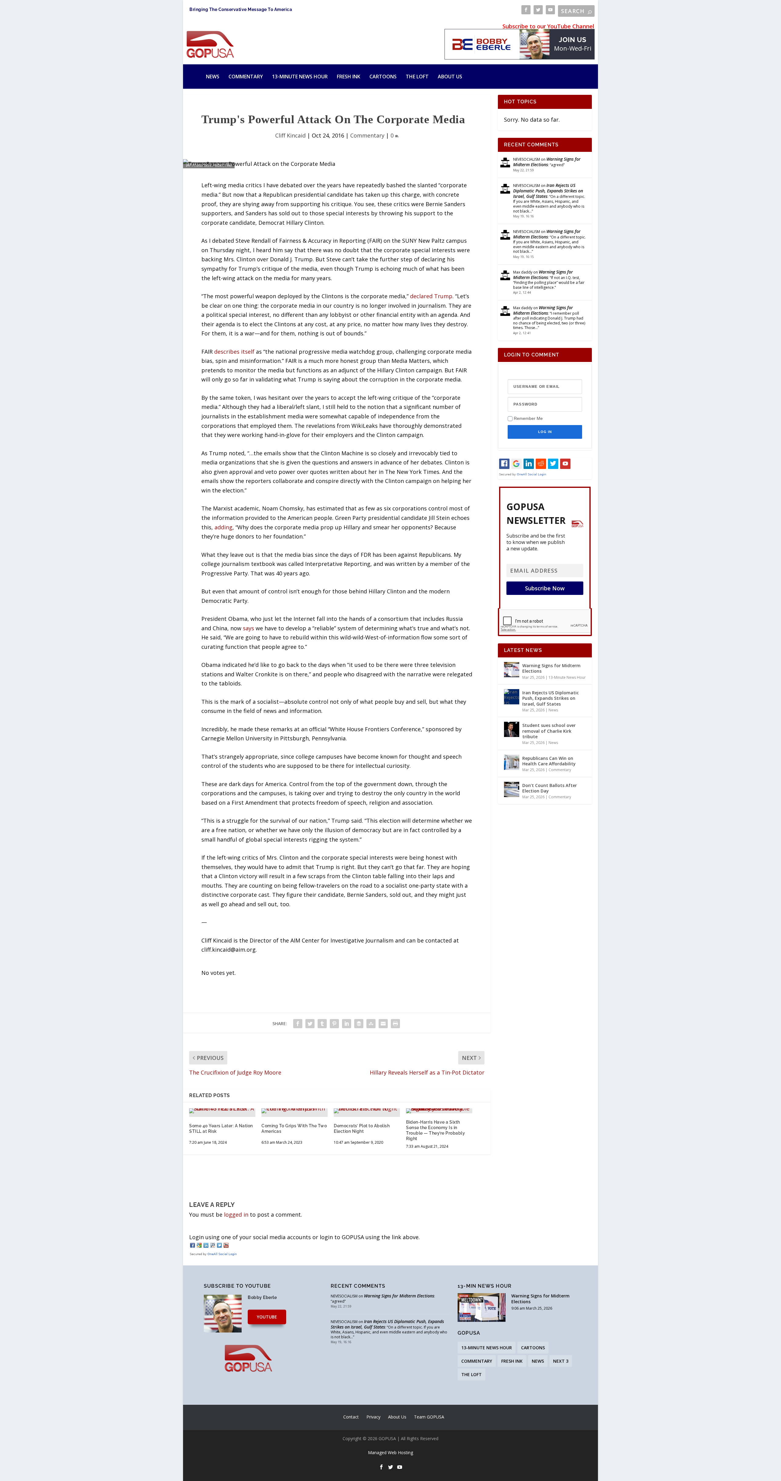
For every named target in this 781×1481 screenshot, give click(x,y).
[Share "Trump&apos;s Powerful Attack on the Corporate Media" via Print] (395, 1024)
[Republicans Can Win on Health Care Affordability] (511, 762)
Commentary (246, 76)
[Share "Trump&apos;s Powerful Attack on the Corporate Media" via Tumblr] (322, 1024)
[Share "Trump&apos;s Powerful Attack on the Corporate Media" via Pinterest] (334, 1024)
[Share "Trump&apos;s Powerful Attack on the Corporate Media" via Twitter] (310, 1024)
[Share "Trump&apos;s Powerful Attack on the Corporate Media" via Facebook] (298, 1024)
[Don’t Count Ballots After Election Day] (511, 789)
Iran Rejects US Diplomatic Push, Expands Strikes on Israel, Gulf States (548, 190)
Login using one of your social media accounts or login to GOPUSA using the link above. (304, 1237)
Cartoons (383, 76)
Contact (351, 1417)
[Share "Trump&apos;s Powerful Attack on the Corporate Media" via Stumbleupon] (371, 1024)
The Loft (417, 76)
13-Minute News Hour (300, 76)
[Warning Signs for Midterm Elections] (511, 669)
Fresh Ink (348, 76)
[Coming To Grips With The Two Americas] (294, 1110)
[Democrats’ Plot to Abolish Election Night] (367, 1110)
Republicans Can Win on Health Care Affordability (549, 761)
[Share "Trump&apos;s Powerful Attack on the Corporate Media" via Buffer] (359, 1024)
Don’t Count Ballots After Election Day (549, 788)
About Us (450, 76)
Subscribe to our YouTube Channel (548, 26)
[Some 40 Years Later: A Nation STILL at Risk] (222, 1110)
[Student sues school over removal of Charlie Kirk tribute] (511, 729)
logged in (236, 1214)
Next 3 (560, 1361)
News (212, 76)
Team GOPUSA (429, 1417)
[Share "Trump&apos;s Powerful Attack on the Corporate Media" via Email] (383, 1024)
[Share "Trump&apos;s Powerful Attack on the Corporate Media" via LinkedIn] (346, 1024)
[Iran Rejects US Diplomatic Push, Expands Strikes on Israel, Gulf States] (511, 696)
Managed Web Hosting (390, 1452)
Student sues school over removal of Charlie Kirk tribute (549, 730)
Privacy (373, 1417)
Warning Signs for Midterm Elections (547, 161)
